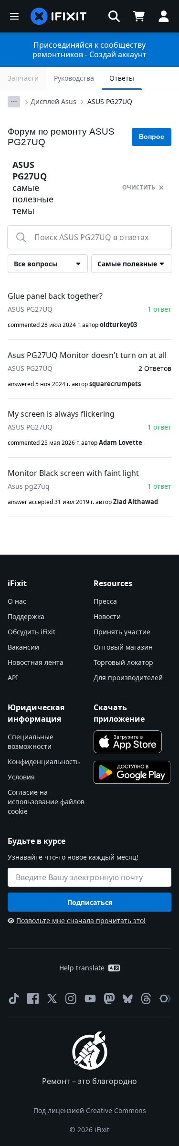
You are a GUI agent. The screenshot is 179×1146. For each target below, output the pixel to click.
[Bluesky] (128, 999)
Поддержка (26, 616)
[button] (114, 16)
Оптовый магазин (123, 647)
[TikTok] (14, 998)
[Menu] (14, 16)
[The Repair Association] (165, 998)
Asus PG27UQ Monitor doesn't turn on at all (87, 355)
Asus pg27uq (29, 486)
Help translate (82, 967)
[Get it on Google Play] (132, 772)
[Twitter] (52, 998)
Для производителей (128, 677)
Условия (21, 776)
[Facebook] (33, 998)
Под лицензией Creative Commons (89, 1110)
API (13, 677)
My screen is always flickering (61, 414)
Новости (107, 616)
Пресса (105, 601)
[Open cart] (138, 16)
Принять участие (122, 631)
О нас (17, 601)
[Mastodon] (109, 998)
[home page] (59, 16)
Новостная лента (35, 662)
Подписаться (89, 902)
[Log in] (163, 16)
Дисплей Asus (53, 101)
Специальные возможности (30, 741)
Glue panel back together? (55, 296)
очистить (138, 187)
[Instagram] (71, 998)
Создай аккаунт (118, 54)
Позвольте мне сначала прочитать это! (81, 920)
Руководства (74, 78)
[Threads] (146, 998)
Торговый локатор (123, 662)
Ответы (121, 78)
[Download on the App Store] (128, 741)
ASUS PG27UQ (109, 101)
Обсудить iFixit (31, 631)
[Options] (14, 101)
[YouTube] (90, 998)
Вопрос (151, 136)
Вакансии (23, 647)
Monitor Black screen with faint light (73, 473)
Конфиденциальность (44, 761)
